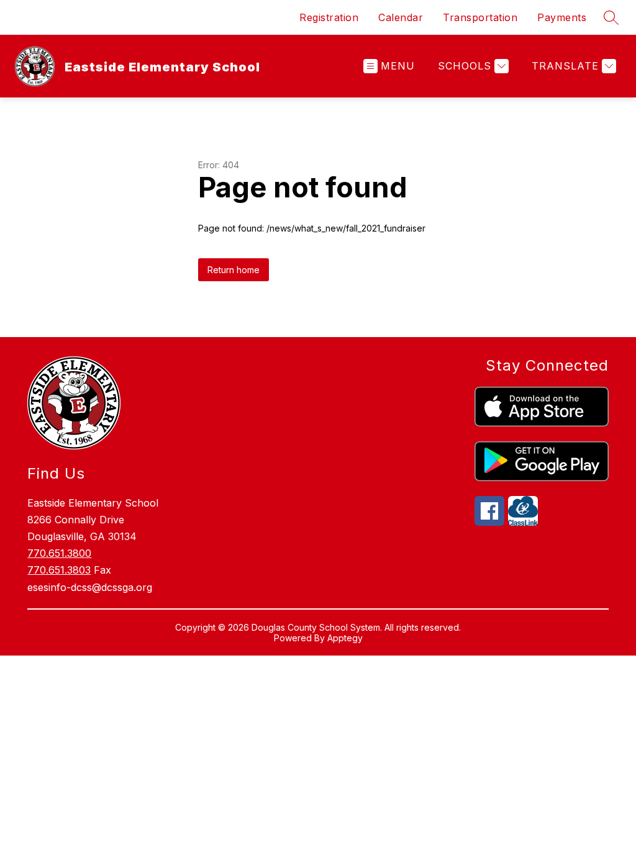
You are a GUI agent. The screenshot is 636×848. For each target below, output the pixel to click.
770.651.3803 (59, 570)
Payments (561, 17)
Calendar (400, 17)
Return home (233, 269)
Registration (328, 17)
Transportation (480, 17)
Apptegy (345, 638)
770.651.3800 (59, 553)
